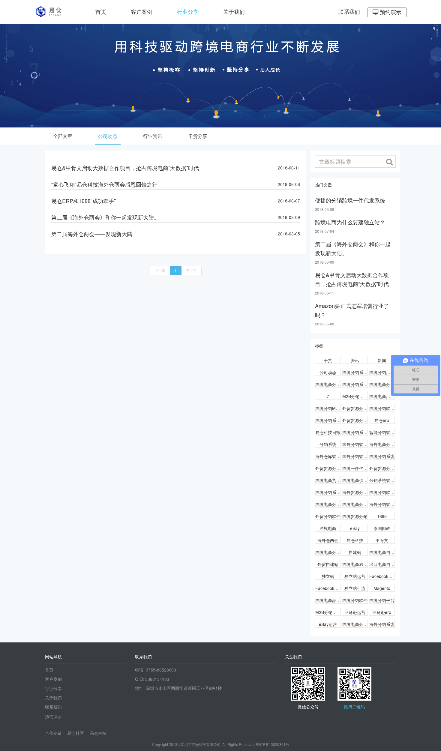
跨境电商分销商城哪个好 (328, 504)
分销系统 (328, 444)
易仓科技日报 (327, 432)
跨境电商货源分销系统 (328, 480)
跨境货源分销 (355, 516)
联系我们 (349, 12)
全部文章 (62, 136)
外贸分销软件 (327, 516)
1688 (382, 516)
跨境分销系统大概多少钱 (328, 492)
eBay (355, 528)
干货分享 (197, 136)
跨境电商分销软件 (328, 552)
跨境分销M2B (328, 408)
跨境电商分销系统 (355, 624)
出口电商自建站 (382, 564)
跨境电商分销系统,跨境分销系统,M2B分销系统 (328, 384)
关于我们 (234, 12)
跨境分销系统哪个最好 (328, 420)
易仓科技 (354, 540)
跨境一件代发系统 (355, 468)
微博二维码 (354, 707)
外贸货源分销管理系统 (355, 408)
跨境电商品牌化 (328, 600)
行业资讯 (152, 136)
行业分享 (188, 12)
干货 (328, 360)
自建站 (355, 552)
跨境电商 (328, 528)
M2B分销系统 (328, 612)
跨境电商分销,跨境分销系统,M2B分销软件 (382, 384)
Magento (382, 588)
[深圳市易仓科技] (50, 12)
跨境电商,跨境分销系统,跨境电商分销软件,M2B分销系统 (382, 396)
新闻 (382, 360)
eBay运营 (328, 624)
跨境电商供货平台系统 (355, 480)
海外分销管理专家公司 (382, 504)
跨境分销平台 (381, 600)
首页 (100, 12)
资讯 (355, 360)
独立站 (328, 576)
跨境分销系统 (381, 456)
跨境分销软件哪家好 (382, 408)
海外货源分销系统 (355, 492)
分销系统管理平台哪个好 (382, 480)
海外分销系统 (381, 624)
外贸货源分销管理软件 (355, 420)
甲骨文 (382, 540)
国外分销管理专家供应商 (355, 444)
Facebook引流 (382, 576)
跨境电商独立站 (355, 564)
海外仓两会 (327, 540)
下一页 (191, 270)
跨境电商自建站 (382, 552)
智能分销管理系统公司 (382, 432)
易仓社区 (75, 733)
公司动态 (107, 136)
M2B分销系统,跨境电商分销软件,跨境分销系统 (355, 396)
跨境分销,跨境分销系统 (382, 372)
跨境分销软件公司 (382, 492)
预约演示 (389, 12)
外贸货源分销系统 (382, 468)
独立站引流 (354, 588)
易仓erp (381, 420)
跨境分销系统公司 (355, 432)
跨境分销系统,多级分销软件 (355, 372)
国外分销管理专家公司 (355, 456)
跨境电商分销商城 (355, 504)
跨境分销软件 (355, 600)
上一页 (159, 270)
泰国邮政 (382, 528)
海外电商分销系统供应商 (382, 444)
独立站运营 (354, 576)
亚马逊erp (381, 612)
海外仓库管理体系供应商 (328, 456)
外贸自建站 (327, 564)
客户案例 (141, 12)
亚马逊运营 (354, 612)
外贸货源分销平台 (328, 468)
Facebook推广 (328, 588)
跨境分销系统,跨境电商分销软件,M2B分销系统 (355, 384)
